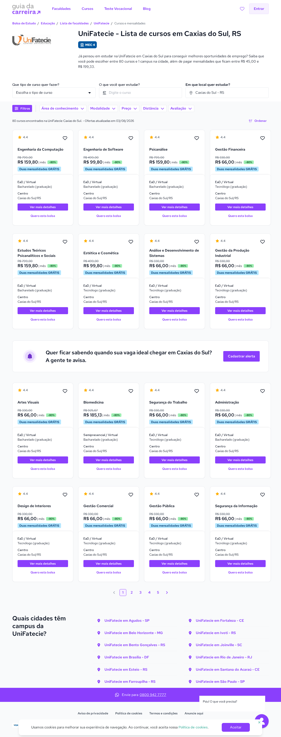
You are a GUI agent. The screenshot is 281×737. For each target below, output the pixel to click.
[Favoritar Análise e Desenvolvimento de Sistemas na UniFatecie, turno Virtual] (197, 242)
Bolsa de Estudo (24, 23)
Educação (48, 23)
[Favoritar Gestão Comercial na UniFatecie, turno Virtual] (131, 495)
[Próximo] (166, 592)
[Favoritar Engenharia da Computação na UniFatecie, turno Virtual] (65, 138)
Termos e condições (163, 713)
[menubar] (101, 9)
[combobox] (140, 92)
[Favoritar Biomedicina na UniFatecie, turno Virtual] (131, 391)
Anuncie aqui (194, 713)
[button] (22, 108)
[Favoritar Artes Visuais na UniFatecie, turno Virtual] (65, 391)
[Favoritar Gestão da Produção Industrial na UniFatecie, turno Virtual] (262, 242)
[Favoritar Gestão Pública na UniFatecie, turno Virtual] (197, 495)
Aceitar (235, 727)
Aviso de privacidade (93, 713)
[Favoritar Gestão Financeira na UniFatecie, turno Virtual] (262, 138)
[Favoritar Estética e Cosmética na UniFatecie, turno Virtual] (131, 242)
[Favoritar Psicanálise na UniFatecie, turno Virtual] (197, 138)
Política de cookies (128, 713)
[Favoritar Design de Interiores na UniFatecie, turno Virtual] (65, 495)
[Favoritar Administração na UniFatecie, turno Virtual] (262, 391)
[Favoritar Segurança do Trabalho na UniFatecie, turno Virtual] (197, 391)
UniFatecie (101, 23)
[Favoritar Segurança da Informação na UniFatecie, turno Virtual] (262, 495)
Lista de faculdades (74, 23)
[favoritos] (242, 9)
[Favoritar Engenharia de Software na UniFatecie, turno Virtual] (131, 138)
